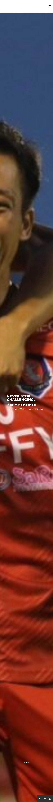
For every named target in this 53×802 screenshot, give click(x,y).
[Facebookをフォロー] (40, 799)
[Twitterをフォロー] (45, 799)
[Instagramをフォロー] (50, 799)
